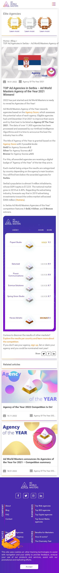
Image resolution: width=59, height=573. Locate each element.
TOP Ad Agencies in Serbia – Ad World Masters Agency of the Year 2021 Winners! (27, 91)
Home (6, 41)
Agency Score (32, 112)
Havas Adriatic (16, 318)
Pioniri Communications (15, 274)
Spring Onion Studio (15, 296)
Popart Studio (16, 242)
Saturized (16, 264)
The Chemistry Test (43, 541)
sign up (34, 345)
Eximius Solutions (15, 285)
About (8, 506)
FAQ (7, 515)
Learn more (14, 31)
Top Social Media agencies (42, 520)
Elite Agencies (12, 13)
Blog (13, 41)
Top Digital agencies (43, 515)
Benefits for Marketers (44, 532)
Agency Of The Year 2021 (33, 82)
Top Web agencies (43, 506)
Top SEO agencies (42, 510)
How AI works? (41, 537)
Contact (9, 519)
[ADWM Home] (29, 483)
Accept (29, 566)
